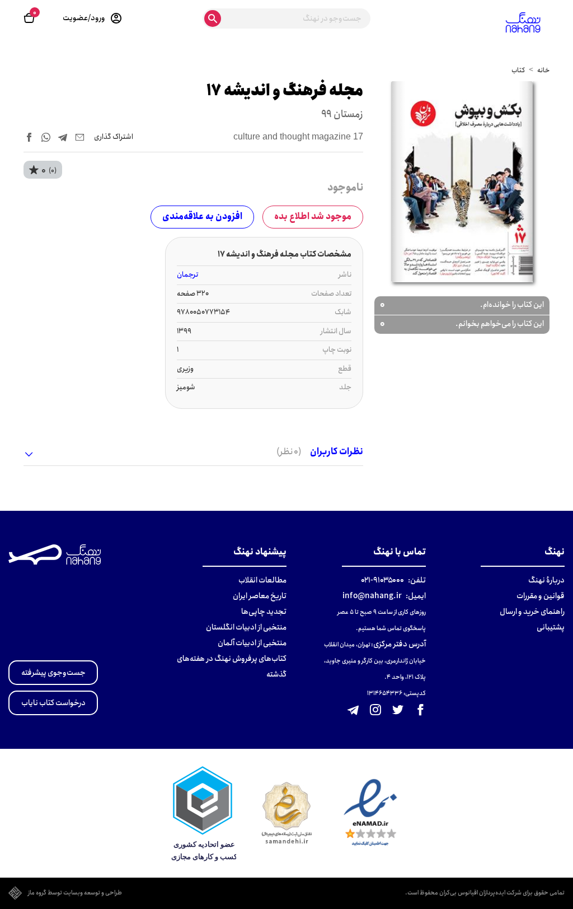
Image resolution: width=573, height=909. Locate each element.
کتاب (518, 70)
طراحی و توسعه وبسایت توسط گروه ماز (75, 893)
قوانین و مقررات (540, 596)
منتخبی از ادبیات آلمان (252, 643)
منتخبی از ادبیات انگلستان (246, 627)
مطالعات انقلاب (262, 580)
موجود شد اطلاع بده (312, 216)
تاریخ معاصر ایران (259, 596)
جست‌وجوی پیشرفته (53, 672)
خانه (543, 70)
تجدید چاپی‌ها (263, 611)
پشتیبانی (551, 627)
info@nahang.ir (372, 596)
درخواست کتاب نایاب (53, 703)
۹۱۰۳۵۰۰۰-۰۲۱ (382, 580)
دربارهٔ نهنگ (546, 580)
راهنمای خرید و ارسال (532, 611)
